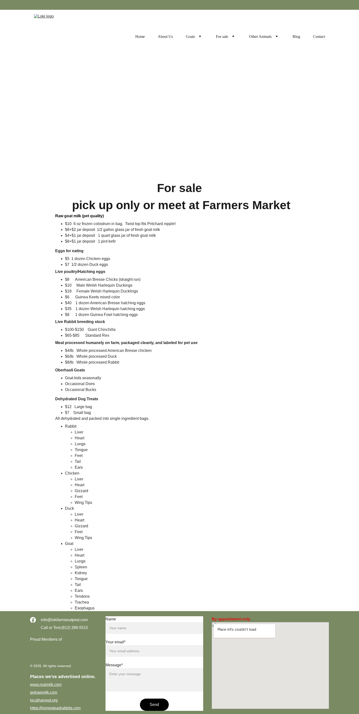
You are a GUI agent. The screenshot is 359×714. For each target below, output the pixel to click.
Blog (296, 36)
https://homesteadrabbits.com (55, 708)
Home (140, 36)
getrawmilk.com (43, 692)
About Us (165, 36)
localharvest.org (44, 700)
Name (111, 619)
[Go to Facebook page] (33, 620)
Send (154, 705)
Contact (319, 36)
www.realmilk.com (46, 684)
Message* (114, 665)
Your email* (116, 642)
